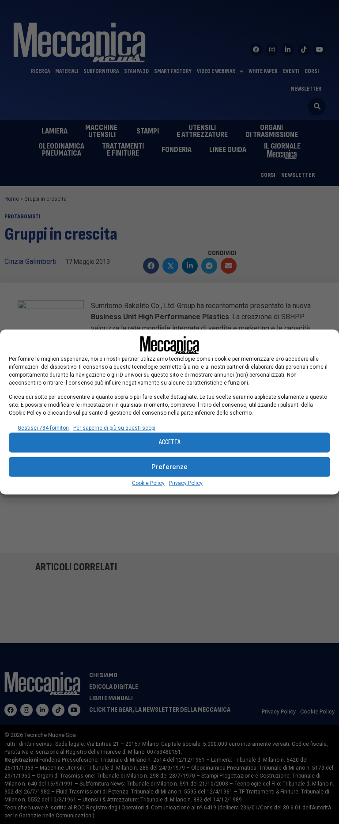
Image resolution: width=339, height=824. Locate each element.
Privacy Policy (186, 483)
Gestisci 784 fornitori (43, 427)
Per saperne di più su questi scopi (114, 427)
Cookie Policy (148, 483)
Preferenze (169, 467)
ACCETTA (170, 442)
